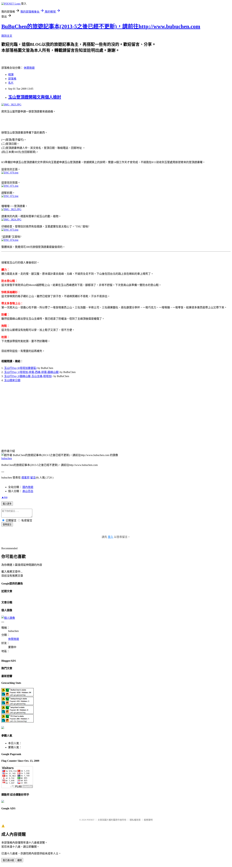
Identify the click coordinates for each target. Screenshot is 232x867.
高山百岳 (27, 491)
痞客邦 (25, 477)
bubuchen (6, 458)
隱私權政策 (135, 820)
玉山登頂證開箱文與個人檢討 (34, 97)
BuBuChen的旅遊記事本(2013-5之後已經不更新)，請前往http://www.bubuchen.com (100, 26)
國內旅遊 (27, 487)
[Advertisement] (41, 121)
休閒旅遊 (29, 67)
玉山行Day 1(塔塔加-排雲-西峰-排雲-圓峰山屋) (31, 372)
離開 (19, 860)
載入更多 (7, 503)
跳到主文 (6, 35)
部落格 (12, 78)
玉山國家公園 (12, 380)
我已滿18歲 (8, 860)
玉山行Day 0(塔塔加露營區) (20, 368)
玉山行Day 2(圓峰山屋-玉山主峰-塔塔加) (28, 376)
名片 (11, 82)
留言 (33, 477)
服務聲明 (148, 820)
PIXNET (90, 820)
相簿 (11, 74)
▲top (4, 497)
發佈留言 (7, 524)
